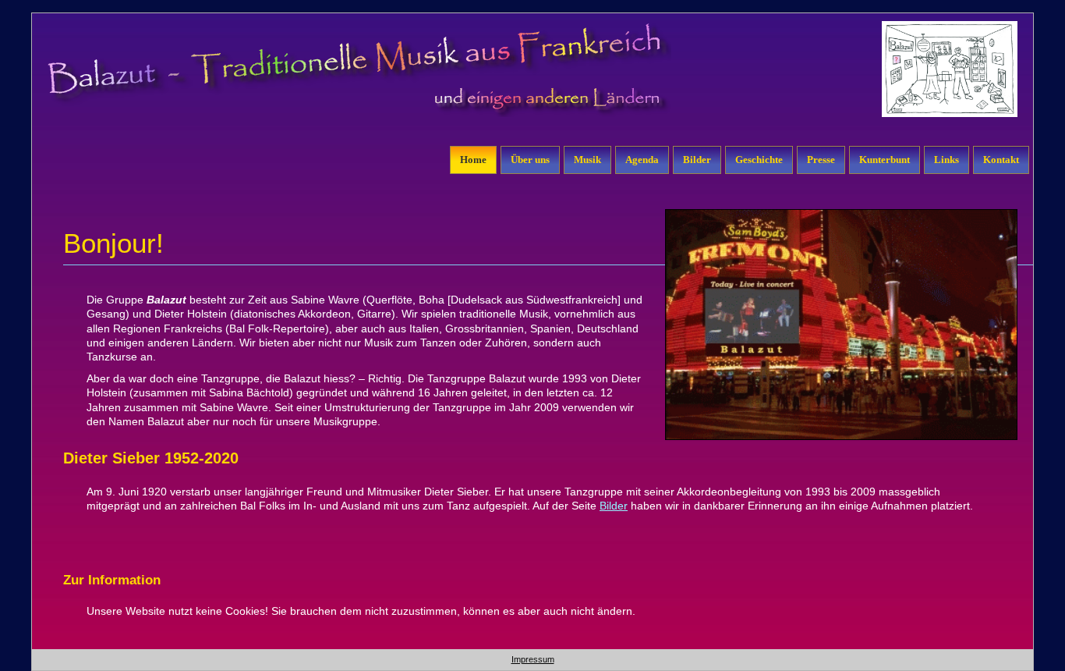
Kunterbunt (884, 159)
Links (946, 159)
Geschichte (759, 159)
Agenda (642, 159)
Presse (821, 159)
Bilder (697, 159)
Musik (587, 159)
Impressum (532, 659)
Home (473, 159)
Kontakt (1001, 159)
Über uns (530, 159)
